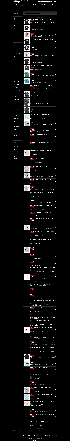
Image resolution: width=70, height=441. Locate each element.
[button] (52, 4)
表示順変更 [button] (42, 13)
